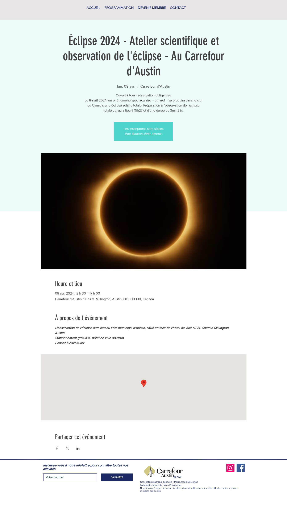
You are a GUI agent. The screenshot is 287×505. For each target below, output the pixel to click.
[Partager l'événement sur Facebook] (57, 448)
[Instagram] (230, 468)
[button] (119, 7)
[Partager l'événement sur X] (67, 448)
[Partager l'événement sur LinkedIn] (78, 448)
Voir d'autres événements (143, 133)
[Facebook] (241, 468)
